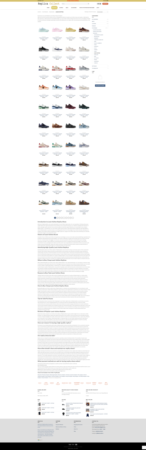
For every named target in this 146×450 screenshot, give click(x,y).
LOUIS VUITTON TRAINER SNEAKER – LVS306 (84, 96)
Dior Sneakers (80, 374)
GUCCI (95, 48)
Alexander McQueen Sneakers (44, 374)
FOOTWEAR (54, 7)
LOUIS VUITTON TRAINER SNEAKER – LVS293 (43, 173)
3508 (104, 429)
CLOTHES (61, 7)
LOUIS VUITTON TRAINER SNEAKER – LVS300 (57, 134)
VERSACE (96, 62)
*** (102, 429)
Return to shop (100, 85)
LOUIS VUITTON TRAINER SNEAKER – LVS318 (84, 38)
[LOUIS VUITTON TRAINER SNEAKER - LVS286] (84, 183)
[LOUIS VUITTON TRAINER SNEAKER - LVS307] (71, 87)
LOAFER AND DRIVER (97, 29)
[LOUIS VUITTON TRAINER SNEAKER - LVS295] (71, 145)
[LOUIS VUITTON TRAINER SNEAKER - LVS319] (71, 29)
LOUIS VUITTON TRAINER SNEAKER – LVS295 (70, 153)
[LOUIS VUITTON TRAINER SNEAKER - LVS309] (44, 87)
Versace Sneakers (45, 377)
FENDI (95, 44)
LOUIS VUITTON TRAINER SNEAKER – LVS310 (84, 77)
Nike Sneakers (75, 376)
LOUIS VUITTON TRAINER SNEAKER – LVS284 (57, 211)
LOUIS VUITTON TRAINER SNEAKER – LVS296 (57, 153)
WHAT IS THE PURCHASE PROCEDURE (87, 7)
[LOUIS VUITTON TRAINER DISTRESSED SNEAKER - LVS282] (84, 202)
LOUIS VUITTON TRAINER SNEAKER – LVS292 (57, 173)
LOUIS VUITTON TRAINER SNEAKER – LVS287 (70, 192)
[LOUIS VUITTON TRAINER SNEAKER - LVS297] (44, 145)
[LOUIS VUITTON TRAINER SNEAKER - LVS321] (44, 29)
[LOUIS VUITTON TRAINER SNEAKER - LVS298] (84, 125)
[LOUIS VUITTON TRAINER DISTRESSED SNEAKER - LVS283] (71, 202)
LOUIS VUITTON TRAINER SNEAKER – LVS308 (57, 96)
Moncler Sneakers (69, 376)
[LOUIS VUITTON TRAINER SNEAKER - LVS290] (84, 164)
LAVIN (95, 51)
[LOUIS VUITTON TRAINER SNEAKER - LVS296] (57, 145)
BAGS (67, 7)
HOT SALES (94, 66)
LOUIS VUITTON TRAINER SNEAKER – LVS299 (70, 134)
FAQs (75, 426)
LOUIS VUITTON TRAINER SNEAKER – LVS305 (43, 115)
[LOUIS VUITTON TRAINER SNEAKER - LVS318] (84, 29)
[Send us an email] (106, 0)
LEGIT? (98, 7)
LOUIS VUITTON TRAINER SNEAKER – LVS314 (84, 57)
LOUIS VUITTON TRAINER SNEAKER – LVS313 (43, 77)
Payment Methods (59, 424)
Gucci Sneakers (62, 376)
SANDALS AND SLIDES (97, 31)
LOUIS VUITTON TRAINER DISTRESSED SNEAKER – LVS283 (70, 211)
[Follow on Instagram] (104, 0)
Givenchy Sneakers (55, 376)
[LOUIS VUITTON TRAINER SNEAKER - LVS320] (57, 29)
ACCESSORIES (73, 7)
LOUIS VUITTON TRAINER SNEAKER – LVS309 (43, 96)
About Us (76, 429)
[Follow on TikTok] (105, 0)
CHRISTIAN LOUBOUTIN (98, 39)
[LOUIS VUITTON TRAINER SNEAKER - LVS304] (57, 106)
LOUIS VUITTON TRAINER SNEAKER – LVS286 (84, 192)
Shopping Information (78, 424)
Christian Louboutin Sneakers (71, 374)
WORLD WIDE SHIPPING (73, 0)
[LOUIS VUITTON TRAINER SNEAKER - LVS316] (57, 49)
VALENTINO (96, 61)
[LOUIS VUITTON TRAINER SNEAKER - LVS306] (84, 87)
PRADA (95, 59)
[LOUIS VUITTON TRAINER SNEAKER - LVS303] (71, 106)
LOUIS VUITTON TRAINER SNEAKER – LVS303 (70, 115)
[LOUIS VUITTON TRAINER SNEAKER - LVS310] (84, 68)
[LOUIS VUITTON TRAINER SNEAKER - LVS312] (57, 68)
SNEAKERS (51, 12)
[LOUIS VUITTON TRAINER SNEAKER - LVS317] (44, 49)
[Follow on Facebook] (103, 0)
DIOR (95, 41)
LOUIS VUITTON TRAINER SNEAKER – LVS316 (57, 57)
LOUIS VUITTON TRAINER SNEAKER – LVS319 (70, 38)
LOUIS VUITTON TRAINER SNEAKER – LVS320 (57, 38)
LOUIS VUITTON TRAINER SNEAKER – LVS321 (43, 38)
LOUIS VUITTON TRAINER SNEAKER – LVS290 (84, 173)
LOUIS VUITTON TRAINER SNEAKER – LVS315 (70, 57)
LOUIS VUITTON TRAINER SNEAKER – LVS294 (84, 153)
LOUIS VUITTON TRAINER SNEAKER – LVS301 (43, 134)
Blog (75, 431)
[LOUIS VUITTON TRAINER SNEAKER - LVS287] (71, 183)
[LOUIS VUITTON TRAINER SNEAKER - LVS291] (71, 164)
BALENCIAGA (96, 36)
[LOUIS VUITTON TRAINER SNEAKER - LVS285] (44, 202)
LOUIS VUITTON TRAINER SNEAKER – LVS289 (43, 192)
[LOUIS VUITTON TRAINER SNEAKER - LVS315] (71, 49)
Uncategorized (95, 68)
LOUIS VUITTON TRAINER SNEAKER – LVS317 (43, 57)
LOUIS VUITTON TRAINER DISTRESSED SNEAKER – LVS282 (84, 211)
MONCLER (96, 54)
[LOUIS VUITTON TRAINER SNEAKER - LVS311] (71, 68)
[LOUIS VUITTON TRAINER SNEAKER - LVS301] (44, 125)
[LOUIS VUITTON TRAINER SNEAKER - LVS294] (84, 145)
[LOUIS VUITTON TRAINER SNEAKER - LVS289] (44, 183)
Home (48, 7)
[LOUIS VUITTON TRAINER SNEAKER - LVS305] (44, 106)
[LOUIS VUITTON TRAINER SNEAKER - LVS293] (44, 164)
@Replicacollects (99, 431)
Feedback (94, 25)
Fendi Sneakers (48, 376)
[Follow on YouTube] (107, 0)
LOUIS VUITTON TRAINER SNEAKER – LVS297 (43, 153)
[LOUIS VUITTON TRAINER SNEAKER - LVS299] (71, 125)
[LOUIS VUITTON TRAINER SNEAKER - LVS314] (84, 49)
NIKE (95, 56)
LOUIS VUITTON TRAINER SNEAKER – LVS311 (70, 77)
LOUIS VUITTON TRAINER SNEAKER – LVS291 (70, 173)
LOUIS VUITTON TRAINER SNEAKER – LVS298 (84, 134)
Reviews (57, 429)
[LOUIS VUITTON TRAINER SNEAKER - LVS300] (57, 125)
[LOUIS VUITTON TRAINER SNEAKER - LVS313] (44, 68)
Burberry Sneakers (61, 374)
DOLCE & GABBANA (98, 43)
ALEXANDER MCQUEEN (98, 34)
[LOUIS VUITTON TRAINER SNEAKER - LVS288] (57, 183)
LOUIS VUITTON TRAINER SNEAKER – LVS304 (57, 115)
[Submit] (88, 4)
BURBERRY (96, 38)
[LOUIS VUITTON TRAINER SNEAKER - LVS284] (57, 202)
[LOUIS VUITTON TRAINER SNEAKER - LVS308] (57, 87)
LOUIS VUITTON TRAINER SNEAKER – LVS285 (43, 211)
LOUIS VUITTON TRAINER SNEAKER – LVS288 (57, 192)
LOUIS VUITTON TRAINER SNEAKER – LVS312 (57, 77)
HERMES (95, 49)
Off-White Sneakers (83, 376)
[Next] (73, 218)
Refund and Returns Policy (61, 426)
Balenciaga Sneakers (54, 374)
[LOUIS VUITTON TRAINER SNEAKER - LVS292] (57, 164)
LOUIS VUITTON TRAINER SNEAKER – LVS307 (70, 96)
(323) (101, 429)
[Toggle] (107, 28)
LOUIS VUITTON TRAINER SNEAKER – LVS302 (84, 115)
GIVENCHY (96, 46)
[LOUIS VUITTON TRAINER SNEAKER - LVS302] (84, 106)
